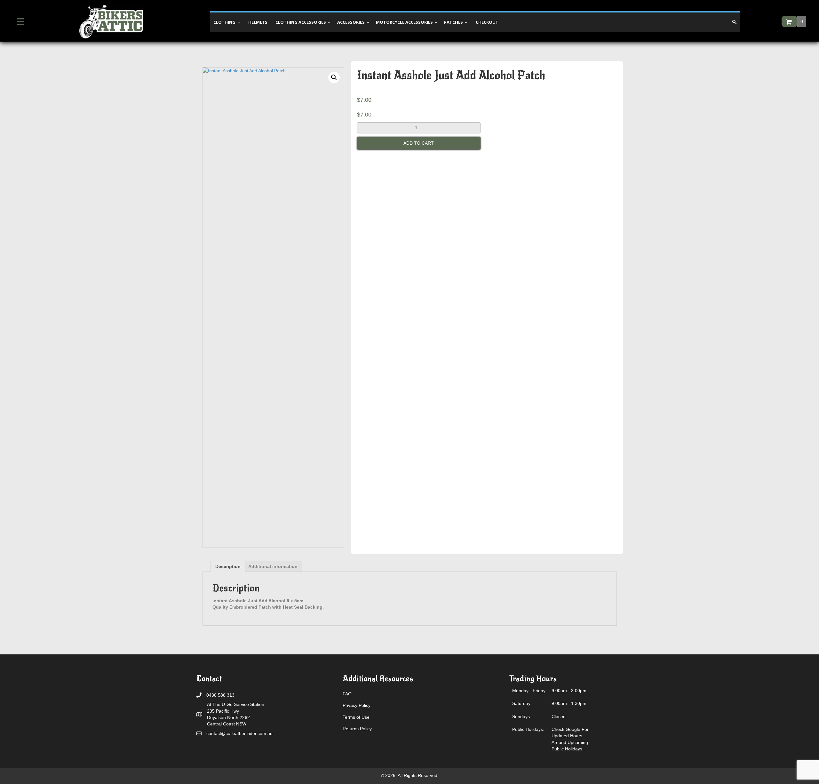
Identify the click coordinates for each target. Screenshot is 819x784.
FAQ (347, 693)
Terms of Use (356, 717)
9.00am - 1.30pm (569, 703)
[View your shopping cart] (789, 21)
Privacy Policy (356, 705)
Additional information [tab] (273, 566)
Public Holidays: (528, 729)
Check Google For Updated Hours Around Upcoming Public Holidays (570, 739)
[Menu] (21, 21)
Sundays (521, 716)
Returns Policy (357, 728)
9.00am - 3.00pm (569, 690)
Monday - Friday (528, 690)
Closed (559, 716)
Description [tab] (228, 566)
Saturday (521, 703)
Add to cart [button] (418, 143)
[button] (334, 77)
